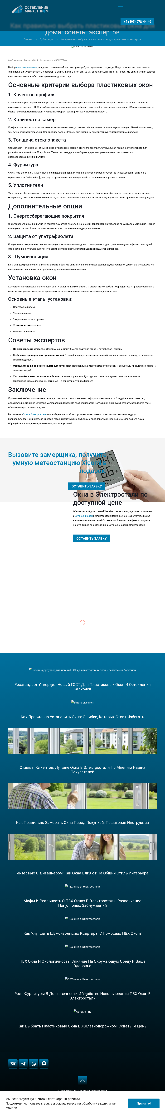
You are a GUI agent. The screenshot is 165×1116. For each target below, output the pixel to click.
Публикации (46, 39)
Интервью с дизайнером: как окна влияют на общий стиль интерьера (82, 873)
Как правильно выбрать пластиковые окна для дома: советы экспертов (100, 39)
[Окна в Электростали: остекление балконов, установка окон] (30, 6)
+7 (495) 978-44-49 (137, 22)
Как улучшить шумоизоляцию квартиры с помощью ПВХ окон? (82, 933)
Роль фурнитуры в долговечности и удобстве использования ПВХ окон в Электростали (82, 995)
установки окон (84, 515)
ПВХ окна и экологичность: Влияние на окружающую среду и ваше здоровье (82, 963)
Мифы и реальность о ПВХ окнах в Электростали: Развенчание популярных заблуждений (82, 903)
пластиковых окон (26, 67)
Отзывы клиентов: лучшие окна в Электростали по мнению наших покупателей (82, 769)
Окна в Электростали (35, 414)
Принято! (144, 1103)
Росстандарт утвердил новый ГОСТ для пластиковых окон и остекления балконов (82, 686)
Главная (28, 39)
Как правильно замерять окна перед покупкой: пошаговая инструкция (82, 822)
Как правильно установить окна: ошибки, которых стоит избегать (82, 717)
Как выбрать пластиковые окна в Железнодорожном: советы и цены (82, 1026)
